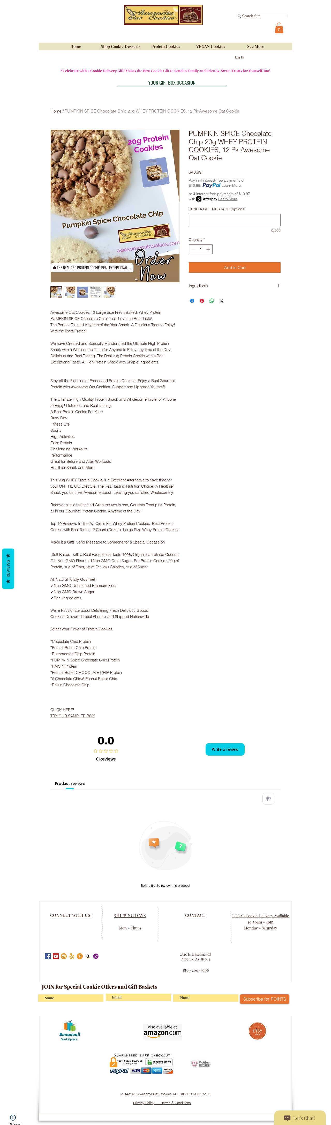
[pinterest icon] (80, 956)
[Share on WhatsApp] (212, 301)
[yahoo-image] (96, 956)
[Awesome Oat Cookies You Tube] (56, 956)
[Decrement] (193, 249)
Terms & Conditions (176, 1103)
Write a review (225, 749)
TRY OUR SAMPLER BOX (72, 715)
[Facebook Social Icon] (48, 956)
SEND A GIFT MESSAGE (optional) (217, 209)
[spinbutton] (200, 249)
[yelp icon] (72, 956)
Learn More (231, 185)
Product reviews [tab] (70, 783)
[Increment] (208, 249)
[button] (279, 28)
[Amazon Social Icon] (88, 956)
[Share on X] (222, 301)
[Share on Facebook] (192, 301)
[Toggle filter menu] (268, 798)
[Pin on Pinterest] (202, 301)
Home (56, 111)
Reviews (8, 568)
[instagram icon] (64, 956)
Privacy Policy (147, 1103)
